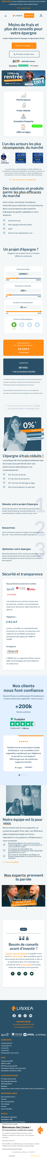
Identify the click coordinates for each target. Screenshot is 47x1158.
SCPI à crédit (5, 1063)
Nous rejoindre (6, 1109)
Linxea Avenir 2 (6, 1043)
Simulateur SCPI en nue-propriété (13, 1068)
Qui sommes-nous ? (8, 1097)
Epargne (4, 1086)
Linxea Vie (5, 1048)
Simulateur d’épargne (9, 1117)
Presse (3, 1106)
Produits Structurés (8, 1079)
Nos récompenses (7, 1102)
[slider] (17, 278)
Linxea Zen (5, 1050)
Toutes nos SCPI (7, 1061)
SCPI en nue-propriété (9, 1066)
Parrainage (5, 1104)
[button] (6, 16)
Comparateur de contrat (10, 1053)
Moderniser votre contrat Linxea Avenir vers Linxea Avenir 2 (23, 1089)
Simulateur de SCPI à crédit (11, 1071)
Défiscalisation (6, 1084)
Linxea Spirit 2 (6, 1046)
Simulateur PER (6, 1119)
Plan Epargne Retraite (9, 1081)
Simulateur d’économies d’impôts (13, 1122)
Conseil (3, 1099)
